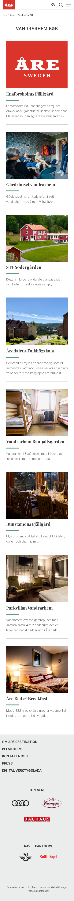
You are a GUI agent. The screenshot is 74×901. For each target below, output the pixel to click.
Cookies (32, 887)
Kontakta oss (15, 756)
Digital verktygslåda (22, 770)
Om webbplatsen (15, 887)
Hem (5, 15)
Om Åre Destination (20, 742)
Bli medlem (12, 749)
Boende (12, 15)
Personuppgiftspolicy (38, 891)
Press (7, 763)
